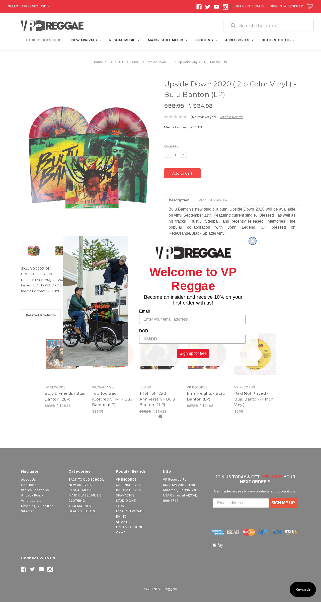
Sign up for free (193, 353)
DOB (143, 331)
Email (144, 311)
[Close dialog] (252, 241)
